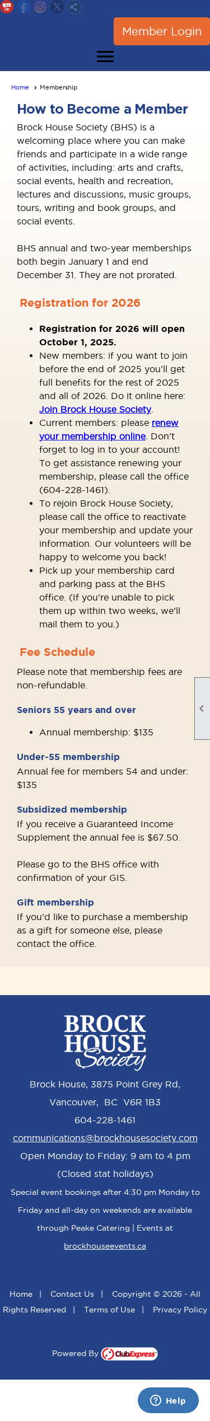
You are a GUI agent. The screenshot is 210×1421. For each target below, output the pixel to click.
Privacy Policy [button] (180, 1309)
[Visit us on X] (57, 7)
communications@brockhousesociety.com (105, 1138)
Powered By (76, 1353)
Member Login (162, 31)
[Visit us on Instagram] (41, 7)
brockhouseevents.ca (105, 1245)
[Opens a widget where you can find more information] (168, 1401)
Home (20, 87)
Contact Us (72, 1293)
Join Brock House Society (95, 409)
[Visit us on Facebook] (24, 7)
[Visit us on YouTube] (7, 7)
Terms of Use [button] (109, 1309)
